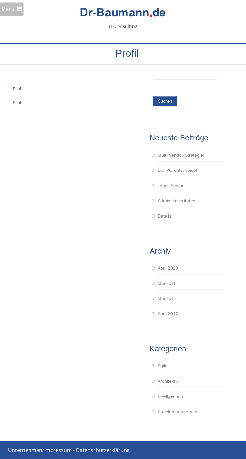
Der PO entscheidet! (178, 170)
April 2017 (168, 313)
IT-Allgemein (170, 396)
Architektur (168, 381)
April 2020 (168, 268)
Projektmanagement (178, 411)
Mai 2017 (167, 298)
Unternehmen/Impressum (40, 450)
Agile (163, 365)
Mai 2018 (167, 283)
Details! (165, 216)
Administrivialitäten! (177, 200)
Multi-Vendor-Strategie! (181, 155)
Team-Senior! (171, 185)
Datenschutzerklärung (103, 450)
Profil (18, 89)
